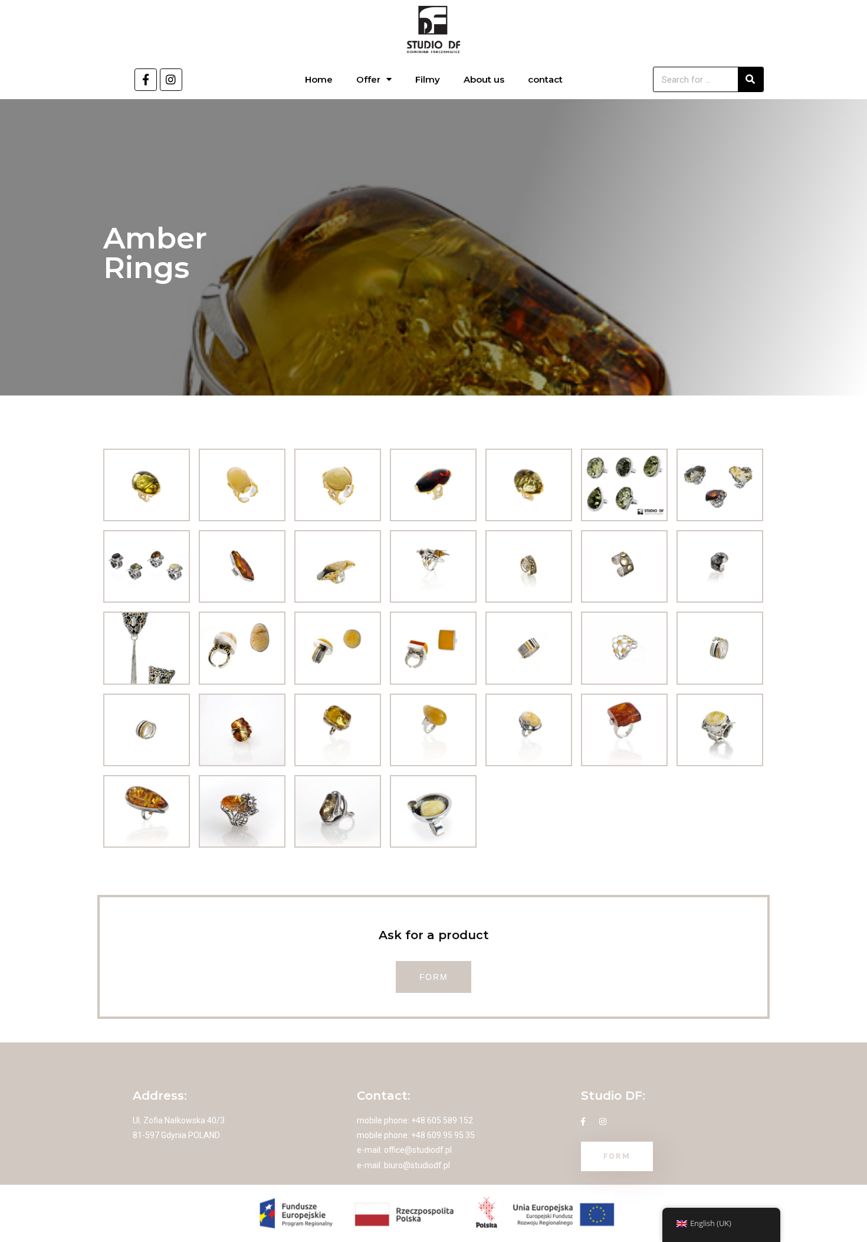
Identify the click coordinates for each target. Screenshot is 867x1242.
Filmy (427, 79)
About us (484, 79)
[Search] (750, 79)
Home (319, 79)
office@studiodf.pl (418, 1150)
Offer (368, 79)
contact (545, 79)
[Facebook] (145, 79)
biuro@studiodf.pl (417, 1165)
